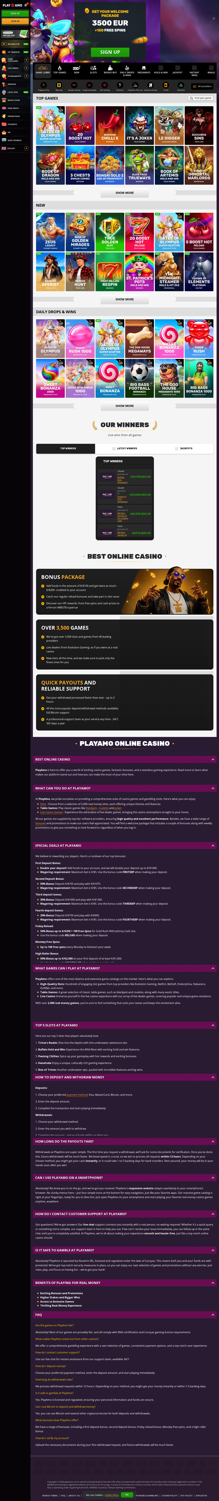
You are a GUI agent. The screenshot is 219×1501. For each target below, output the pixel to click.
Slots (43, 804)
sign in (15, 21)
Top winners (68, 448)
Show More (125, 193)
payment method (77, 1095)
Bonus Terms (50, 1495)
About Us (74, 1495)
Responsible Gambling (145, 1495)
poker (118, 808)
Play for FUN (50, 130)
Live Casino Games (51, 812)
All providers (205, 86)
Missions (12, 84)
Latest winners (127, 448)
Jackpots (186, 448)
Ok (127, 1494)
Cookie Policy (169, 1495)
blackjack (91, 808)
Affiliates (201, 1495)
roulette (104, 808)
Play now (50, 122)
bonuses (40, 823)
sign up (15, 13)
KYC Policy (186, 1495)
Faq (63, 1495)
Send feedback (14, 140)
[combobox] (26, 5)
